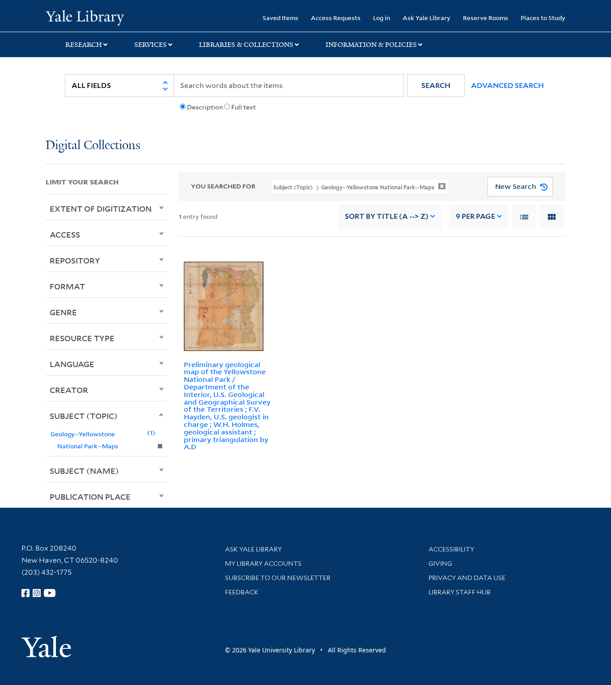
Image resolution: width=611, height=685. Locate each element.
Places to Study (543, 17)
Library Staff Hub (460, 592)
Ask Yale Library (426, 17)
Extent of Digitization (101, 208)
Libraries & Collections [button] (246, 44)
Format (67, 286)
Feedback (242, 592)
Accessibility (451, 549)
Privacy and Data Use (467, 577)
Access (65, 234)
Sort (387, 216)
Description (205, 107)
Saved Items (280, 17)
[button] (436, 85)
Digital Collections (93, 146)
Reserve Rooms (485, 17)
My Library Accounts (263, 563)
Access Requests (336, 17)
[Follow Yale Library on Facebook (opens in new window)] (25, 593)
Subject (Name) (84, 470)
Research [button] (83, 44)
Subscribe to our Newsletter (278, 577)
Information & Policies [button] (371, 44)
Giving (440, 563)
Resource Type (82, 338)
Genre (63, 312)
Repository (75, 260)
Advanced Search (507, 85)
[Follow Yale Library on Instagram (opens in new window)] (37, 593)
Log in (381, 17)
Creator (69, 389)
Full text (243, 107)
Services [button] (150, 44)
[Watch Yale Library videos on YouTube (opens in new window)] (49, 593)
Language (72, 364)
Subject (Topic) (84, 415)
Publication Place (90, 496)
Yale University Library (84, 17)
